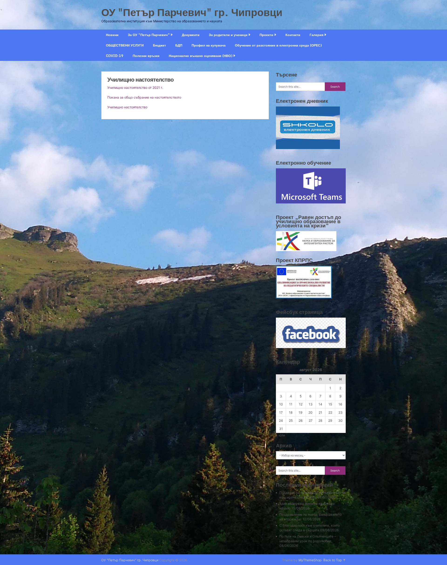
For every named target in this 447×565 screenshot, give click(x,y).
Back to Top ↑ (334, 560)
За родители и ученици (228, 34)
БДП (178, 45)
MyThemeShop (310, 560)
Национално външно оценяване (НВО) (200, 55)
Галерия (316, 34)
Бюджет (159, 45)
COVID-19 (114, 55)
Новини (112, 34)
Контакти (292, 34)
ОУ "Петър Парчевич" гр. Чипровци (191, 12)
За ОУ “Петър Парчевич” (149, 34)
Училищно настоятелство (127, 107)
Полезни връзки (146, 55)
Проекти (266, 34)
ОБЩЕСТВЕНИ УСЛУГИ (125, 45)
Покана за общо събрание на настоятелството (144, 97)
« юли (280, 435)
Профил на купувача (209, 45)
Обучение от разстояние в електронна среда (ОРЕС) (278, 45)
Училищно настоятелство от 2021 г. (135, 88)
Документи (191, 34)
